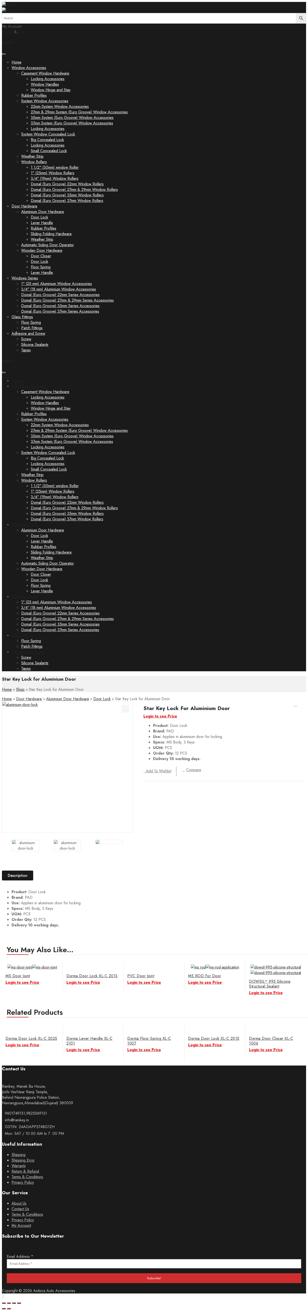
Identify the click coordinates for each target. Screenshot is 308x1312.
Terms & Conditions (27, 1177)
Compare (193, 770)
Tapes (26, 350)
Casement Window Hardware (45, 73)
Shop (20, 689)
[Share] (9, 1303)
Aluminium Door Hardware (42, 211)
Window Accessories (29, 68)
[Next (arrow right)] (9, 1308)
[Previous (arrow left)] (4, 1308)
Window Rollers (34, 162)
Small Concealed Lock (49, 151)
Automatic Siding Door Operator (47, 245)
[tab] (19, 875)
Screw (26, 339)
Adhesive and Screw (28, 333)
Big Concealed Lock (47, 139)
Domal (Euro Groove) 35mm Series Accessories (60, 306)
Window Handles (45, 84)
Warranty (19, 1166)
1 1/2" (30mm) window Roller (55, 167)
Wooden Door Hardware (41, 250)
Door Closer (41, 256)
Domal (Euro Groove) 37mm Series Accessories (60, 311)
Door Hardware (24, 206)
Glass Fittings (22, 317)
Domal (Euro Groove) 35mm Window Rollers (67, 195)
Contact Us (20, 1209)
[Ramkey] (10, 4)
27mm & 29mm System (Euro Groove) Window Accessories (79, 112)
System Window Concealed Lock (48, 134)
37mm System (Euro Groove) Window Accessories (72, 123)
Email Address (20, 1256)
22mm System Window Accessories (60, 106)
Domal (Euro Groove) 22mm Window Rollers (67, 184)
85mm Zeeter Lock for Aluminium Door (295, 704)
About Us (19, 1203)
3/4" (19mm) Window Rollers (54, 178)
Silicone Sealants (34, 344)
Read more (300, 970)
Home (16, 62)
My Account (21, 1225)
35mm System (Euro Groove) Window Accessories (72, 117)
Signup (7, 32)
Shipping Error (23, 1160)
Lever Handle (42, 223)
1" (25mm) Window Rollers (52, 173)
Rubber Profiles (34, 95)
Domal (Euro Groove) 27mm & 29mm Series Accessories (67, 300)
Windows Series (25, 278)
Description (17, 875)
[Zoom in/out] (19, 1303)
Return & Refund (25, 1171)
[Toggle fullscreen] (14, 1303)
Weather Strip (32, 156)
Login (22, 32)
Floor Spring (41, 267)
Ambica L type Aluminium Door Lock (301, 704)
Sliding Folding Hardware (51, 234)
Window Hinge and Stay (51, 90)
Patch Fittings (32, 328)
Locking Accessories (47, 79)
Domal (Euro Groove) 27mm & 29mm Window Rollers (74, 189)
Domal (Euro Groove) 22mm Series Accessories (60, 294)
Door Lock (39, 217)
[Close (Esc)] (4, 1303)
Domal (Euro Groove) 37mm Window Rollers (67, 200)
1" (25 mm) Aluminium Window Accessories (56, 283)
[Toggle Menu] (4, 54)
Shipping (19, 1154)
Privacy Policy (23, 1182)
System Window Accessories (44, 101)
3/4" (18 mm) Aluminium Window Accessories (58, 289)
